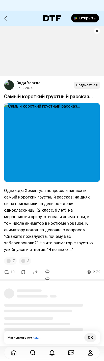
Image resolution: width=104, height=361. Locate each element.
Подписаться (86, 85)
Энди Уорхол (28, 83)
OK (90, 337)
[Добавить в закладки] (23, 272)
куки (36, 337)
